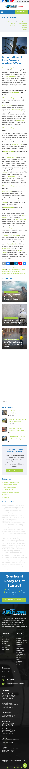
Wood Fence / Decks (20, 658)
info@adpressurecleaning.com (15, 683)
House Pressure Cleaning (9, 487)
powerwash (11, 527)
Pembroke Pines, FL (8, 694)
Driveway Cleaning (21, 642)
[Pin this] (20, 263)
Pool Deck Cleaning (7, 489)
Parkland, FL (5, 747)
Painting (18, 665)
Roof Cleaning (20, 648)
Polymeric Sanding (19, 662)
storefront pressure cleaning (9, 569)
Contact (4, 643)
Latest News (5, 639)
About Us (4, 637)
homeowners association (21, 522)
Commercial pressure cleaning (10, 235)
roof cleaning (22, 558)
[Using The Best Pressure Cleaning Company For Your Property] (14, 329)
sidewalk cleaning (18, 564)
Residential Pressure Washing (10, 492)
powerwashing (11, 529)
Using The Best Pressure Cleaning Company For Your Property (14, 344)
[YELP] (21, 6)
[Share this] (8, 263)
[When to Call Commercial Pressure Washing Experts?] (14, 305)
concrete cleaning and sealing (19, 513)
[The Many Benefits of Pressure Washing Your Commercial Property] (14, 281)
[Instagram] (11, 1)
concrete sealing (13, 517)
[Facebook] (3, 1)
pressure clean (19, 536)
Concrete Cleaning (21, 640)
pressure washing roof (17, 271)
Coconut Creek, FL (7, 729)
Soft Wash (19, 652)
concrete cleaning (7, 513)
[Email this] (4, 263)
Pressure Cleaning (12, 244)
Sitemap (4, 647)
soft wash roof (20, 566)
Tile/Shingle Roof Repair (21, 655)
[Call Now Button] (25, 765)
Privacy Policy (6, 645)
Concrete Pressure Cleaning (9, 485)
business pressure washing (8, 505)
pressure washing (15, 92)
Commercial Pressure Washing (10, 482)
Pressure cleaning (12, 176)
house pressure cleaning (12, 524)
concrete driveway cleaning (9, 515)
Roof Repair (5, 494)
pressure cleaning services (13, 541)
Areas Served (5, 649)
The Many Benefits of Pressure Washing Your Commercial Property (12, 296)
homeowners (13, 522)
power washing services (9, 531)
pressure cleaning (11, 538)
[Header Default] (11, 6)
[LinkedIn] (8, 1)
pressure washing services (13, 556)
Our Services (5, 641)
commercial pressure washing (16, 510)
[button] (2, 12)
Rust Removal (6, 497)
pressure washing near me (13, 269)
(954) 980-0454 (11, 680)
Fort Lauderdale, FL (7, 712)
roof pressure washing (20, 273)
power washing (19, 529)
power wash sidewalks (11, 536)
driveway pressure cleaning (11, 520)
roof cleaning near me (8, 560)
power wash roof (13, 534)
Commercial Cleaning (19, 637)
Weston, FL (5, 738)
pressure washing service (8, 273)
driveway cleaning (21, 517)
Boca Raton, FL (6, 721)
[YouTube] (13, 1)
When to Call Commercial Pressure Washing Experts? (14, 321)
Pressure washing (7, 68)
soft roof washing (13, 566)
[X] (6, 1)
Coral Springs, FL (7, 703)
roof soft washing (11, 564)
